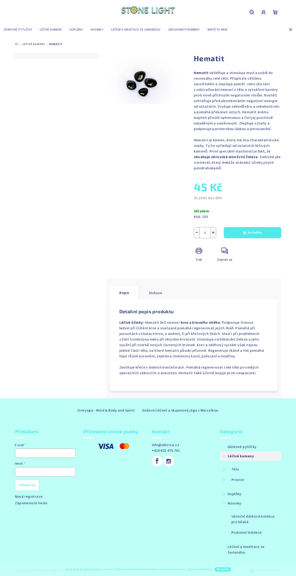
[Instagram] (168, 461)
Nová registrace (29, 496)
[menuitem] (18, 29)
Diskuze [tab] (155, 292)
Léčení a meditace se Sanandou (246, 549)
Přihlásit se (27, 485)
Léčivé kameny (241, 456)
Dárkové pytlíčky (242, 446)
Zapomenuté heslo (31, 503)
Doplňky (234, 494)
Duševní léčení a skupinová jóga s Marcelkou (180, 410)
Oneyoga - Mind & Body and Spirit (106, 410)
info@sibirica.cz (165, 445)
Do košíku (255, 232)
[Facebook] (157, 461)
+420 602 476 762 (166, 450)
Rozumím (223, 569)
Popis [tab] (124, 292)
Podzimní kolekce (246, 532)
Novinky (234, 503)
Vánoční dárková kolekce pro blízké (252, 519)
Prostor (238, 479)
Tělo (235, 469)
